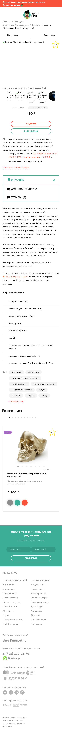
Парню (31, 395)
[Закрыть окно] (57, 4)
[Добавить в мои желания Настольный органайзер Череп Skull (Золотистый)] (17, 503)
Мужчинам (8, 610)
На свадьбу (8, 584)
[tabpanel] (31, 446)
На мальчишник (38, 588)
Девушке (16, 395)
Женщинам (36, 610)
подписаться (31, 558)
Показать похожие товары (16, 167)
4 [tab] (32, 466)
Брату (44, 395)
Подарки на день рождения (25, 378)
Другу (42, 389)
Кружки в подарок (11, 602)
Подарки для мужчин (22, 389)
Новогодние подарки (44, 383)
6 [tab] (41, 466)
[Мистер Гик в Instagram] (22, 692)
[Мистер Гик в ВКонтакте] (5, 692)
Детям (6, 615)
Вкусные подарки (39, 597)
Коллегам (16, 372)
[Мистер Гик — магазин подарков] (31, 14)
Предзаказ (31, 124)
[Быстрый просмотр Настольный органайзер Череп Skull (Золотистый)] (10, 503)
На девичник (37, 584)
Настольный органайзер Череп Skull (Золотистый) (26, 475)
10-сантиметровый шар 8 (15, 276)
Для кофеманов (38, 593)
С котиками (8, 588)
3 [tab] (28, 466)
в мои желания (31, 131)
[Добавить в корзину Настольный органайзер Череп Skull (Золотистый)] (25, 503)
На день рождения (40, 580)
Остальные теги (16, 401)
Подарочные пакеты (13, 619)
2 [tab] (23, 466)
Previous (3, 97)
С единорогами (10, 597)
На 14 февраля (38, 619)
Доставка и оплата (24, 188)
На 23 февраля (19, 383)
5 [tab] (36, 466)
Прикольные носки (40, 602)
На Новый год (10, 593)
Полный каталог (11, 606)
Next (58, 97)
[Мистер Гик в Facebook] (11, 692)
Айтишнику (33, 372)
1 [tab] (19, 466)
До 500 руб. (37, 606)
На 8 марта (36, 623)
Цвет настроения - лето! (15, 580)
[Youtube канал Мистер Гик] (16, 692)
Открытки (36, 615)
